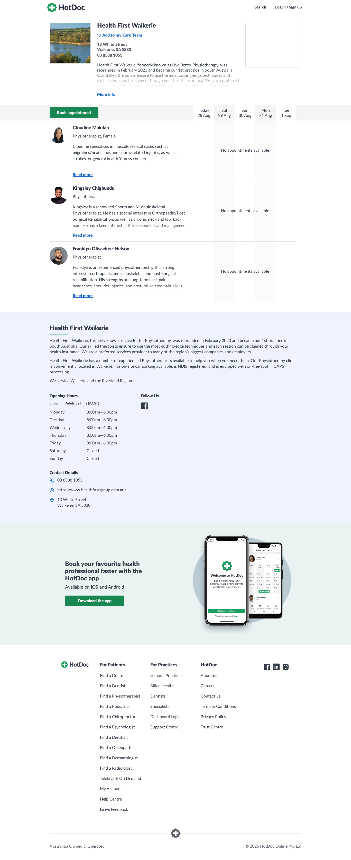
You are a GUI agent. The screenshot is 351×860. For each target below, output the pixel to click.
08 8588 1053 (69, 480)
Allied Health (162, 686)
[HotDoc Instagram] (285, 667)
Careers (208, 686)
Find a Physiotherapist (120, 696)
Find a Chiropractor (117, 717)
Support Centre (164, 727)
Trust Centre (212, 727)
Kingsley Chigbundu (93, 188)
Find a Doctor (112, 676)
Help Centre (111, 799)
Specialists (159, 706)
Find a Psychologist (117, 727)
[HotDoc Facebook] (267, 667)
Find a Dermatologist (119, 758)
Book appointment (74, 113)
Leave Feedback (114, 809)
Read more (83, 175)
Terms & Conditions (218, 706)
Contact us (210, 696)
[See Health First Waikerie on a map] (273, 45)
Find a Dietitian (114, 737)
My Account (111, 789)
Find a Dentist (112, 686)
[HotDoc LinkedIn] (276, 667)
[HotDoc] (65, 7)
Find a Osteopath (115, 748)
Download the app (95, 601)
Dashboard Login (165, 717)
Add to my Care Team (122, 35)
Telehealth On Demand (120, 779)
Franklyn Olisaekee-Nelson (101, 249)
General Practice (165, 676)
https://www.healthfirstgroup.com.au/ (91, 490)
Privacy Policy (213, 717)
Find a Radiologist (116, 768)
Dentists (157, 696)
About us (209, 676)
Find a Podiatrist (115, 706)
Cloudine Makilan (91, 128)
